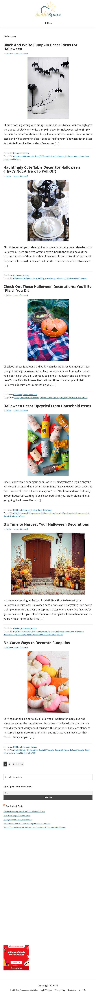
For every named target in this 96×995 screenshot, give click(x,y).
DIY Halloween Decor (35, 750)
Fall (15, 631)
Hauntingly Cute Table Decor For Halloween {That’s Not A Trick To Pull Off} (42, 169)
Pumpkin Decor (14, 159)
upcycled (85, 513)
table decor (60, 278)
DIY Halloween (20, 750)
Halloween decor (72, 156)
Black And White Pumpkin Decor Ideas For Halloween (41, 46)
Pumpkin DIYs (29, 753)
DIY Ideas (16, 510)
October (60, 634)
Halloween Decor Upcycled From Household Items (47, 405)
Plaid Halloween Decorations (75, 397)
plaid (61, 397)
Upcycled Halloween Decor (14, 516)
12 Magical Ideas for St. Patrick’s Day (18, 819)
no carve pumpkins (16, 753)
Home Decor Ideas (30, 394)
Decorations (25, 397)
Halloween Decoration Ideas (43, 631)
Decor (16, 397)
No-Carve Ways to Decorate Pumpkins (37, 642)
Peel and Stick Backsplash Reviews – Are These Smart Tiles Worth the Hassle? (35, 827)
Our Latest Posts (14, 806)
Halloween (17, 153)
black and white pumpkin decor (26, 156)
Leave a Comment (21, 53)
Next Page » (18, 764)
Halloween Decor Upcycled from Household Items (61, 513)
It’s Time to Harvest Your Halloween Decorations (46, 524)
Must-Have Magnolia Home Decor (17, 815)
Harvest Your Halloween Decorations (41, 634)
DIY (15, 513)
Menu (49, 23)
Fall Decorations (24, 631)
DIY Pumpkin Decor (47, 156)
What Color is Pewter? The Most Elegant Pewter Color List (27, 823)
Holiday (26, 153)
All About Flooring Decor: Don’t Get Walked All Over (24, 811)
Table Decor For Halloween (76, 278)
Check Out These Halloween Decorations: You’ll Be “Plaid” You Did (48, 288)
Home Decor (50, 278)
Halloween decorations (49, 397)
